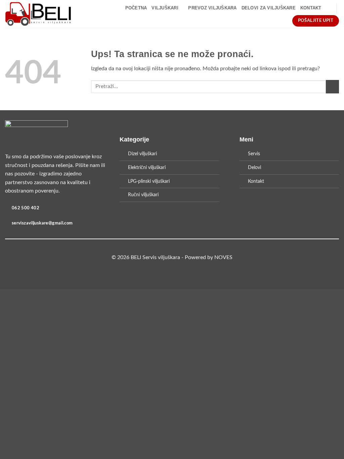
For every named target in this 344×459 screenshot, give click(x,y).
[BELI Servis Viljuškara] (38, 14)
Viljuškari (165, 7)
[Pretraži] (328, 8)
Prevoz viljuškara (212, 7)
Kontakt (310, 7)
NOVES (223, 257)
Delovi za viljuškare (269, 7)
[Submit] (332, 86)
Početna (136, 7)
